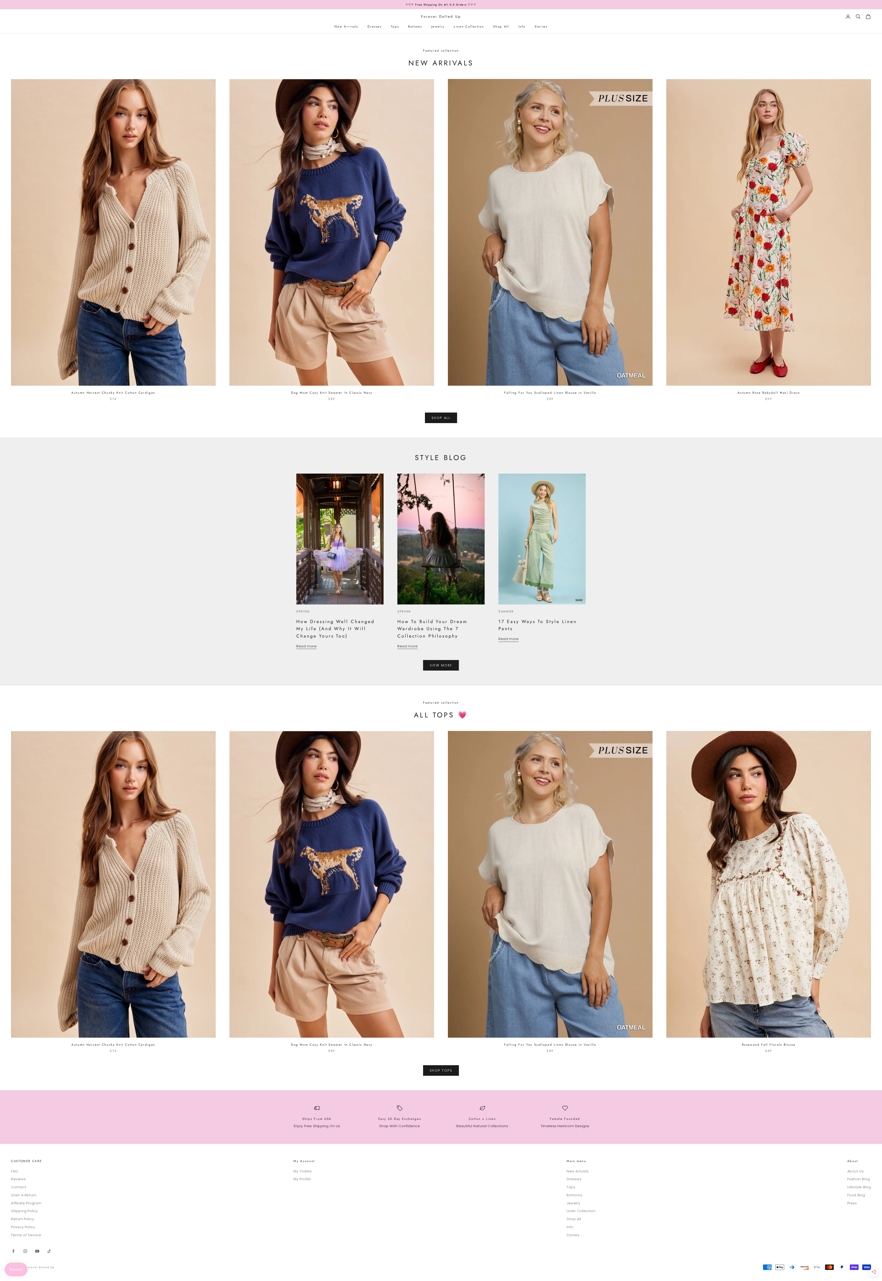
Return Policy (22, 1218)
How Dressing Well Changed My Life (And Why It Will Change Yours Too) (335, 628)
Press (852, 1203)
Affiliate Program (26, 1203)
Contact (18, 1187)
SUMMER (506, 611)
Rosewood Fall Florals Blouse (769, 1044)
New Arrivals (346, 26)
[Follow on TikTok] (49, 1251)
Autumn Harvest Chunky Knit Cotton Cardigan (113, 392)
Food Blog (856, 1195)
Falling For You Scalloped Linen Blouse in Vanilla (550, 392)
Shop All (501, 26)
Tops (395, 26)
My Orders (303, 1171)
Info (522, 26)
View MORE (441, 665)
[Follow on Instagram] (25, 1251)
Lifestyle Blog (859, 1187)
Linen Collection (469, 26)
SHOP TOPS (441, 1070)
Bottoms (415, 26)
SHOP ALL (441, 418)
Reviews (18, 1179)
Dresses (375, 26)
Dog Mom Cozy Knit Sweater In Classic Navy (332, 392)
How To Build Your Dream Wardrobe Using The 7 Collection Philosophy (432, 628)
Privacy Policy (23, 1227)
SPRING (303, 611)
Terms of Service (26, 1235)
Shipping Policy (24, 1210)
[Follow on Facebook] (13, 1251)
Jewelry (438, 26)
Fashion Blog (858, 1179)
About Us (855, 1171)
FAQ (14, 1171)
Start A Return (23, 1195)
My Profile (302, 1179)
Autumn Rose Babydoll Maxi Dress (769, 392)
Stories (541, 26)
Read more (306, 646)
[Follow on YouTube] (37, 1251)
